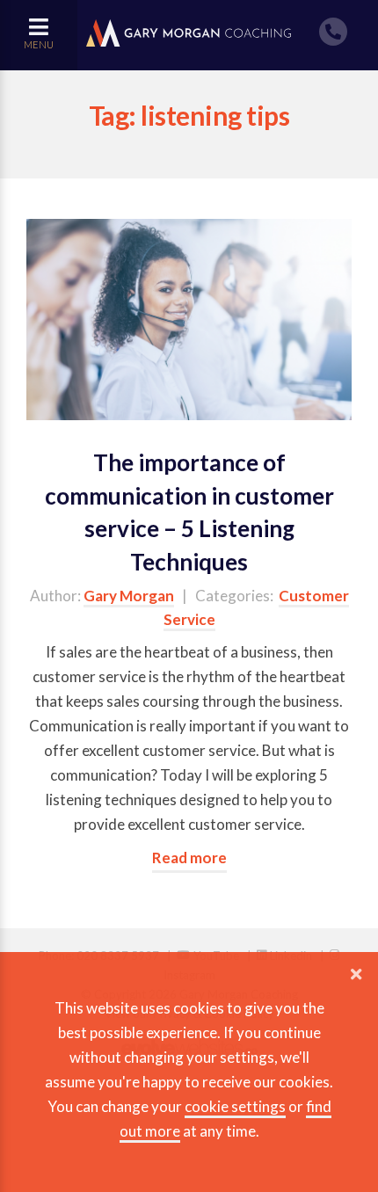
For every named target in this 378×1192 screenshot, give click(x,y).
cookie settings (235, 1106)
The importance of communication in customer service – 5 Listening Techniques (189, 512)
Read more (189, 857)
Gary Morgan (129, 595)
